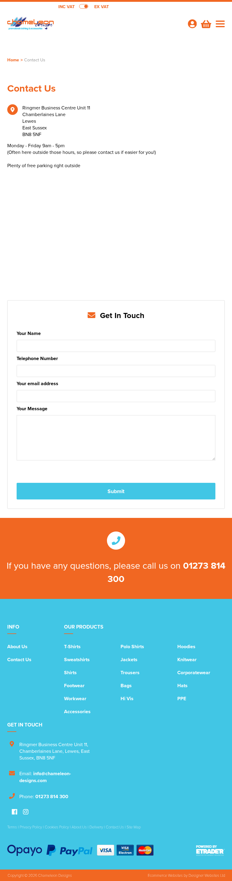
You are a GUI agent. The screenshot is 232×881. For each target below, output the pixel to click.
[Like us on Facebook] (14, 812)
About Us (17, 646)
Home (13, 60)
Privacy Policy (31, 827)
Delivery (96, 827)
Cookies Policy (57, 827)
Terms (12, 827)
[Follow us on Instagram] (25, 812)
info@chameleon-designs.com (45, 777)
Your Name (29, 333)
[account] (192, 24)
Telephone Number (37, 358)
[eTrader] (210, 850)
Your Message (32, 408)
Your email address (37, 383)
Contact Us (19, 659)
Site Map (134, 827)
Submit (116, 491)
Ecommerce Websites (165, 875)
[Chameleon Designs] (61, 26)
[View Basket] (205, 23)
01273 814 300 (51, 796)
